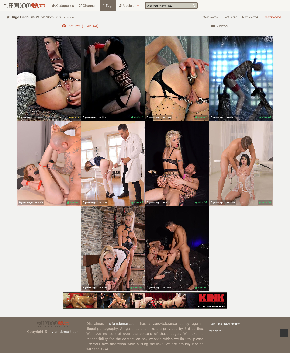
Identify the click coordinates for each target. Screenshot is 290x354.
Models (128, 5)
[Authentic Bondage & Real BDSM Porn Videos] (145, 307)
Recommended (272, 16)
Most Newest (210, 16)
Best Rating (230, 16)
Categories (65, 5)
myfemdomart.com (64, 331)
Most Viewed (250, 16)
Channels (90, 5)
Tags (109, 5)
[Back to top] (284, 333)
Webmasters (216, 330)
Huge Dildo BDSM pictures (224, 323)
